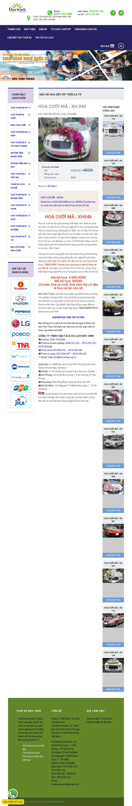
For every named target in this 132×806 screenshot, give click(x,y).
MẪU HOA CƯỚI (18, 125)
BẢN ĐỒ (43, 29)
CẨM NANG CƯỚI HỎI (86, 29)
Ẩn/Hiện (52, 186)
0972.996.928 (75, 350)
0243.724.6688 (63, 13)
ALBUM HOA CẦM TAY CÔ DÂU (68, 317)
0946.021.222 (96, 11)
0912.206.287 (92, 14)
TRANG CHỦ (13, 29)
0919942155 (59, 350)
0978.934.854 (45, 346)
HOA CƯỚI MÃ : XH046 (52, 197)
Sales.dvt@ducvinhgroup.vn (62, 357)
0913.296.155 (89, 343)
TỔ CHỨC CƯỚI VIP (61, 29)
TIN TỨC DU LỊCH (44, 37)
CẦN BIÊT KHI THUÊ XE (19, 37)
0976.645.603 (79, 353)
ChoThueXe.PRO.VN (55, 802)
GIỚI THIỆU (30, 29)
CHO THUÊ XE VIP (19, 107)
